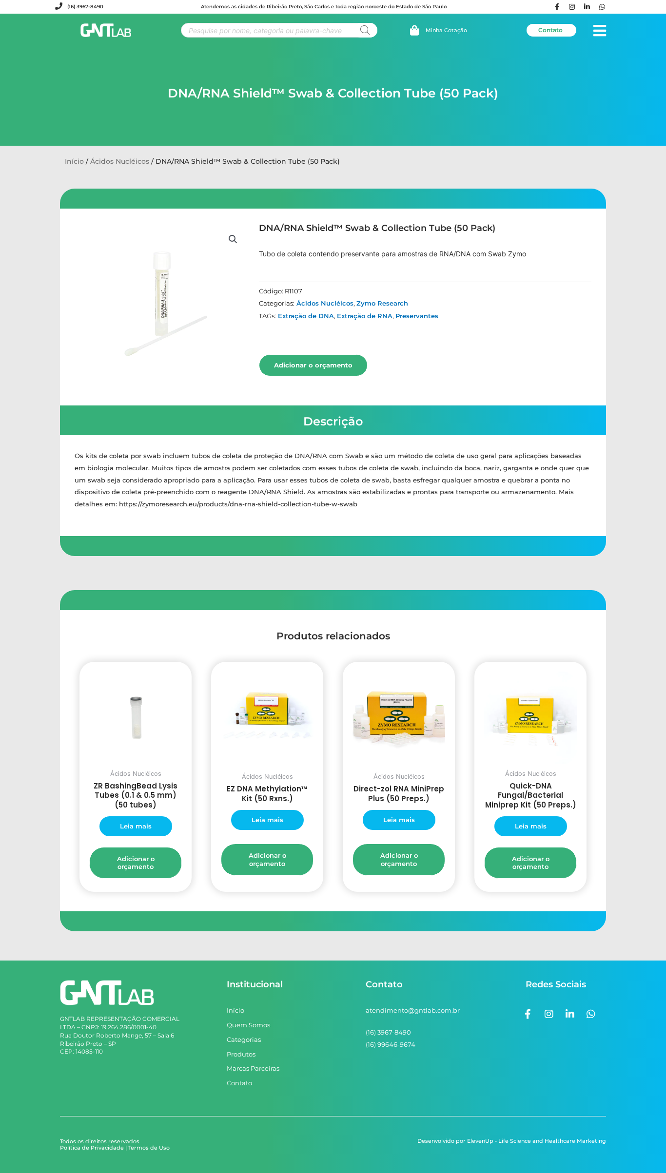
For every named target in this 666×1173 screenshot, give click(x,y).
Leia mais (136, 826)
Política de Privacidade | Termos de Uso (115, 1147)
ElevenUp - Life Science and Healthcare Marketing (536, 1140)
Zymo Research (382, 303)
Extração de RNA (364, 316)
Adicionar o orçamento (313, 365)
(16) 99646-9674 (390, 1044)
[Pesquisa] (365, 30)
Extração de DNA (306, 316)
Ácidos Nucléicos (119, 161)
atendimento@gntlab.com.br (413, 1010)
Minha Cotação (446, 30)
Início (74, 161)
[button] (233, 239)
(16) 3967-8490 (85, 6)
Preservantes (416, 316)
